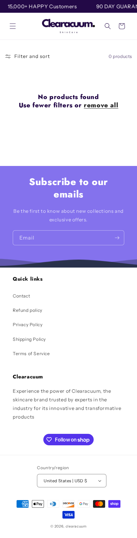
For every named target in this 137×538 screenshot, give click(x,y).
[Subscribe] (117, 237)
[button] (13, 26)
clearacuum (76, 526)
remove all (101, 105)
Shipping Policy (29, 339)
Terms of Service (31, 353)
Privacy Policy (27, 324)
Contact (21, 296)
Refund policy (27, 310)
